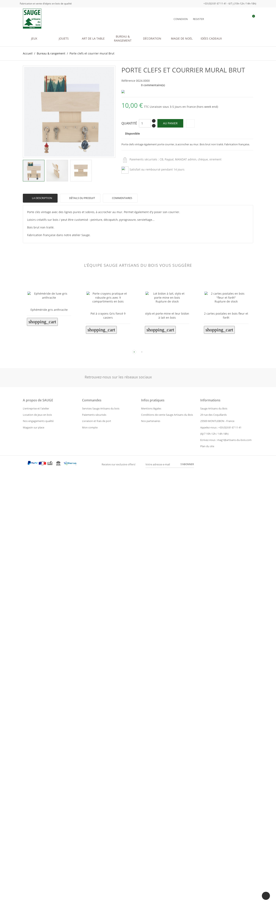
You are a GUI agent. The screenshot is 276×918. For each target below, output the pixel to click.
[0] (251, 19)
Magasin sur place (33, 427)
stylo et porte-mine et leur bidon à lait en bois (167, 315)
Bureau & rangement (123, 38)
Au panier (170, 123)
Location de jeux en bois (37, 415)
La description (41, 198)
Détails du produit (81, 198)
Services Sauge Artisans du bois (100, 408)
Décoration (152, 38)
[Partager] (190, 123)
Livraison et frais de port (96, 421)
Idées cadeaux (211, 38)
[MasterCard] (24, 464)
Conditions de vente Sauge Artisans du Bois (167, 415)
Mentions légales (151, 408)
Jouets (64, 38)
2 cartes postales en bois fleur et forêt (226, 315)
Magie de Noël (182, 38)
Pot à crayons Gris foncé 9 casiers (108, 315)
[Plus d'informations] (52, 345)
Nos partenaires (150, 421)
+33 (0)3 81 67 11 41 (229, 427)
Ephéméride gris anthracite (49, 310)
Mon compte (90, 427)
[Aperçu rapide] (45, 345)
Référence (128, 81)
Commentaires (121, 198)
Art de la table (93, 38)
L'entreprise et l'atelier (36, 408)
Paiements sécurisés (94, 415)
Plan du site (207, 446)
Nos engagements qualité (38, 421)
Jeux (34, 38)
